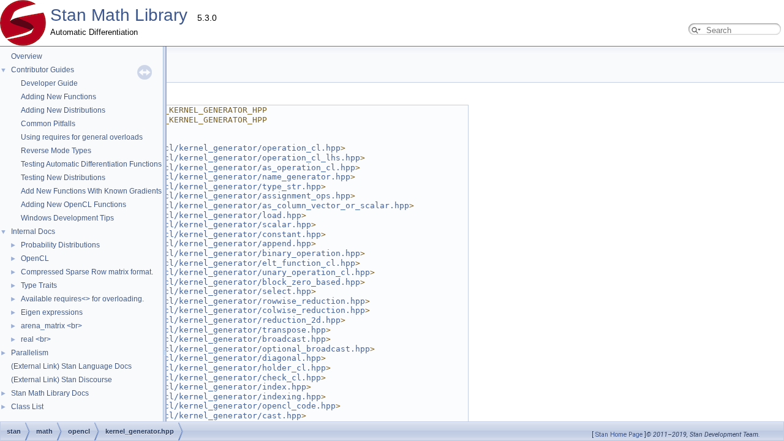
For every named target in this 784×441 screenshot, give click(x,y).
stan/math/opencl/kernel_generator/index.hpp (201, 386)
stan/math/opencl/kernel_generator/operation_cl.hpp (218, 148)
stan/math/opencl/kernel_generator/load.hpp (198, 215)
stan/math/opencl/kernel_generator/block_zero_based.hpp (228, 282)
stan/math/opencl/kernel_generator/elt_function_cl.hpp (225, 263)
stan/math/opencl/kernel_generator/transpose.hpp (211, 329)
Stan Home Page (619, 435)
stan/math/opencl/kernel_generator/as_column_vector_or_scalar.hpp (252, 205)
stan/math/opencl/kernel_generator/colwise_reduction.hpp (230, 310)
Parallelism (29, 353)
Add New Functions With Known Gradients (91, 191)
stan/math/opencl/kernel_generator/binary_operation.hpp (228, 253)
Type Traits (39, 285)
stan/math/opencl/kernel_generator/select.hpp (203, 291)
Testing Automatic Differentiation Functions (91, 164)
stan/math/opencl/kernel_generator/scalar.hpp (203, 224)
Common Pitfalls (48, 123)
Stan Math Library (118, 15)
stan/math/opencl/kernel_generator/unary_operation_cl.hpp (233, 272)
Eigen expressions (52, 312)
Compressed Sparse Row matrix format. (87, 272)
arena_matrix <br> (51, 326)
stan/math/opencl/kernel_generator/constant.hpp (208, 234)
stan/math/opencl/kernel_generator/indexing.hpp (208, 396)
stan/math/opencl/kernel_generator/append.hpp (203, 243)
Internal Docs (33, 231)
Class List (27, 406)
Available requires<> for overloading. (82, 299)
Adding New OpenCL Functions (73, 204)
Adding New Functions (58, 96)
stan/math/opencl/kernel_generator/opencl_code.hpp (216, 405)
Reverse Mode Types (56, 150)
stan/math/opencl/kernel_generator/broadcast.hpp (211, 339)
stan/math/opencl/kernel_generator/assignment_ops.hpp (223, 195)
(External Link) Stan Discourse (61, 379)
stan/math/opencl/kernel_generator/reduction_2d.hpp (218, 320)
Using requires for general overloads (82, 137)
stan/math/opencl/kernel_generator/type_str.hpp (208, 186)
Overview (26, 56)
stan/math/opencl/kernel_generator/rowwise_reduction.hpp (230, 301)
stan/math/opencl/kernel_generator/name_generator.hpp (223, 176)
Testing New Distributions (63, 177)
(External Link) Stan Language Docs (71, 366)
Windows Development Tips (67, 218)
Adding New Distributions (63, 110)
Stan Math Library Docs (50, 393)
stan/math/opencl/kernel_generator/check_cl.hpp (208, 377)
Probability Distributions (60, 245)
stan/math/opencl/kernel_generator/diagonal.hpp (208, 358)
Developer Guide (49, 83)
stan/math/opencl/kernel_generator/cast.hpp (198, 415)
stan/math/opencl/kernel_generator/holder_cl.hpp (211, 367)
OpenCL (35, 258)
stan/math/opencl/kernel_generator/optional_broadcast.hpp (233, 348)
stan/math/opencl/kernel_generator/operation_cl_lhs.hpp (228, 157)
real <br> (36, 339)
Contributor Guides (42, 70)
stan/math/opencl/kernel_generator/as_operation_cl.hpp (225, 167)
